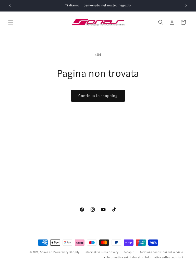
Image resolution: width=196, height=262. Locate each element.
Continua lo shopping (98, 95)
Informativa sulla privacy (101, 252)
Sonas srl (46, 252)
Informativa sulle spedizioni (164, 257)
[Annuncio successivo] (186, 5)
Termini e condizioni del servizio (161, 252)
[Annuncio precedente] (10, 5)
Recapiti (129, 252)
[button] (10, 22)
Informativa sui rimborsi (123, 257)
